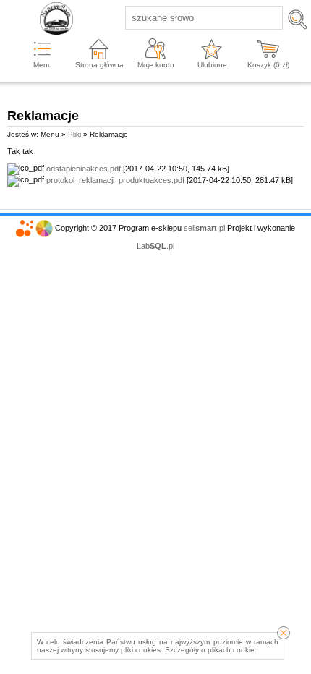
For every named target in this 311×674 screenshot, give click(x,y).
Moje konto (155, 65)
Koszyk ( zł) (268, 65)
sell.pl (204, 227)
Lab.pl (155, 246)
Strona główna (99, 65)
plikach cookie (231, 650)
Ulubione (212, 65)
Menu (42, 65)
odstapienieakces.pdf (83, 168)
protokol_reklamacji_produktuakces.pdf (115, 180)
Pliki (74, 134)
